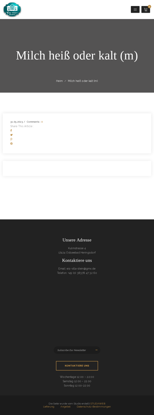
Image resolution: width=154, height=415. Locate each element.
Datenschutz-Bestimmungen (94, 406)
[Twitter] (11, 134)
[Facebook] (11, 130)
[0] (146, 10)
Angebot (65, 406)
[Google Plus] (11, 139)
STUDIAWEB (97, 403)
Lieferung (48, 406)
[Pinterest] (11, 143)
